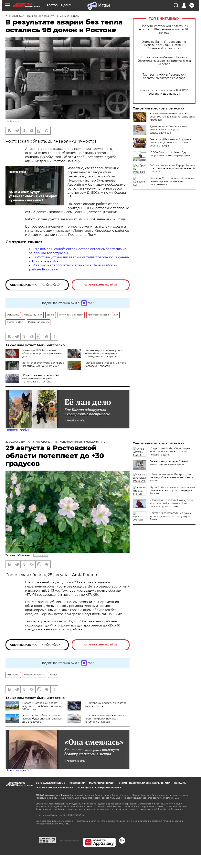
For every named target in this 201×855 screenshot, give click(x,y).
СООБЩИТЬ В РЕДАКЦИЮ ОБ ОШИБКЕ (99, 787)
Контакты (180, 783)
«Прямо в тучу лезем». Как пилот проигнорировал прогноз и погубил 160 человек (104, 718)
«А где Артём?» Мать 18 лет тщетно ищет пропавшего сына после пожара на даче (171, 451)
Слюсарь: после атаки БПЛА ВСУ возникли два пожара (164, 92)
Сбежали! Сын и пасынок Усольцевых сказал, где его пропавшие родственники (173, 181)
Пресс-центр (77, 783)
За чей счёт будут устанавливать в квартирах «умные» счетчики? (43, 364)
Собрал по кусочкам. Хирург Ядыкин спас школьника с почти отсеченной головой (172, 168)
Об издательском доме (50, 783)
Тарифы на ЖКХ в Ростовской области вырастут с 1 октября (164, 76)
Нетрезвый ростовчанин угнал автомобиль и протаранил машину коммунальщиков (103, 353)
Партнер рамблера (69, 840)
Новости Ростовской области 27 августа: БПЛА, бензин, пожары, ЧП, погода (42, 706)
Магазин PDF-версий (101, 783)
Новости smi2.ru (18, 430)
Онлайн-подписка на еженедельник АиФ (144, 783)
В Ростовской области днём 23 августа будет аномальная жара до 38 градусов (42, 718)
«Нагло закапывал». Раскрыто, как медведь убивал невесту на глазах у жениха (172, 477)
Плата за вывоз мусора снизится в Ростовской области (105, 364)
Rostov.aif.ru (40, 555)
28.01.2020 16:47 (14, 15)
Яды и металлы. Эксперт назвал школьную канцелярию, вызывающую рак (169, 129)
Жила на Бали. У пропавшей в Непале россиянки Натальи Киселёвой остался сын (164, 45)
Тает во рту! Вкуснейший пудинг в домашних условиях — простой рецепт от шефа (170, 142)
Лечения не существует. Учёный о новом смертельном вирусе (170, 463)
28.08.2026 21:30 (15, 441)
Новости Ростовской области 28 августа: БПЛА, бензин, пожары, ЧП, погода (164, 29)
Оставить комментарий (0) (100, 285)
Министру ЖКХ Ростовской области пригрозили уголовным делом (42, 353)
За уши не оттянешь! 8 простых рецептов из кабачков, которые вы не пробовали (172, 116)
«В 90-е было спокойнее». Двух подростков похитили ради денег (170, 154)
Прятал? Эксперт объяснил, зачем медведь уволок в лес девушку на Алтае (170, 516)
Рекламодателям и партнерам (55, 787)
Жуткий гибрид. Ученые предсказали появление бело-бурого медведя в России (172, 490)
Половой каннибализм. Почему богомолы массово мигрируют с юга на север (164, 61)
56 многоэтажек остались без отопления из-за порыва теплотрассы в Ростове (40, 378)
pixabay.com (13, 121)
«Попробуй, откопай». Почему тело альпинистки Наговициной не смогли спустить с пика (171, 503)
